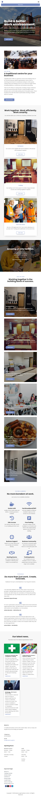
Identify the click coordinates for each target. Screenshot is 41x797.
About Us (6, 771)
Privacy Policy (7, 778)
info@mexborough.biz (9, 740)
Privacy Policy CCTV (9, 783)
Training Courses (8, 773)
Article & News (7, 775)
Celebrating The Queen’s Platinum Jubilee (28, 656)
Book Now (20, 4)
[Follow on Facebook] (6, 786)
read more (8, 676)
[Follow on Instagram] (10, 786)
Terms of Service (8, 782)
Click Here (20, 154)
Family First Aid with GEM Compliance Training (11, 656)
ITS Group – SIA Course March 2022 (10, 692)
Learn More (8, 39)
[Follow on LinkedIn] (12, 786)
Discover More (9, 99)
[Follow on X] (8, 786)
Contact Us (7, 776)
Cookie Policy (7, 780)
